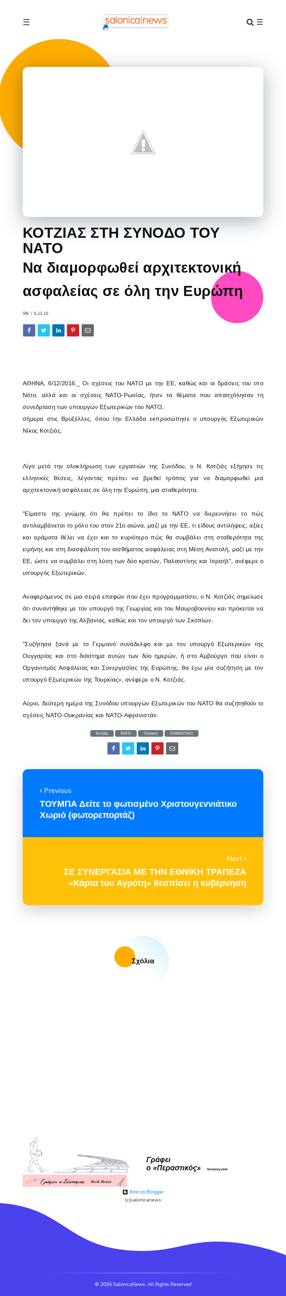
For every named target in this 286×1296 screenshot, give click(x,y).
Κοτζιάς (102, 733)
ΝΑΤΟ (126, 733)
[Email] (88, 330)
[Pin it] (73, 330)
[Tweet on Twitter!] (44, 330)
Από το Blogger (146, 1192)
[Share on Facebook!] (29, 330)
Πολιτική (151, 733)
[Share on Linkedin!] (58, 330)
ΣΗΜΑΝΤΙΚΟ (181, 733)
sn (26, 313)
